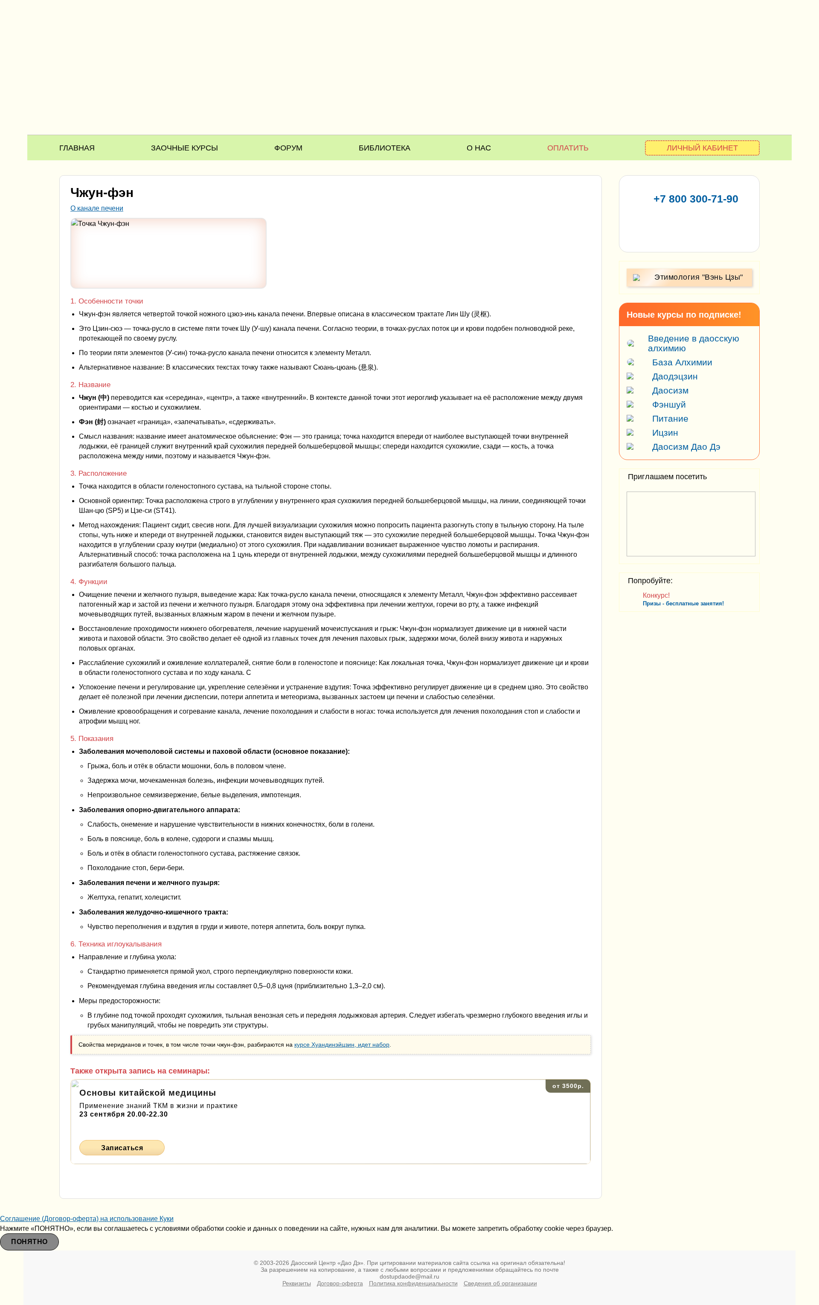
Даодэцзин (675, 376)
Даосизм (670, 390)
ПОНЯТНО (29, 1241)
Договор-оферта (340, 1283)
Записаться (122, 1148)
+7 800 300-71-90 (695, 199)
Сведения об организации (500, 1283)
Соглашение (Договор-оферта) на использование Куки (87, 1218)
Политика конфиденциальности (413, 1283)
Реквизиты (296, 1283)
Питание (670, 418)
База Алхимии (682, 362)
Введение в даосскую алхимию (693, 343)
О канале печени (96, 208)
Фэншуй (669, 404)
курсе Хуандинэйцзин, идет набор (341, 1044)
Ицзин (665, 432)
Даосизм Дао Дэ (686, 446)
